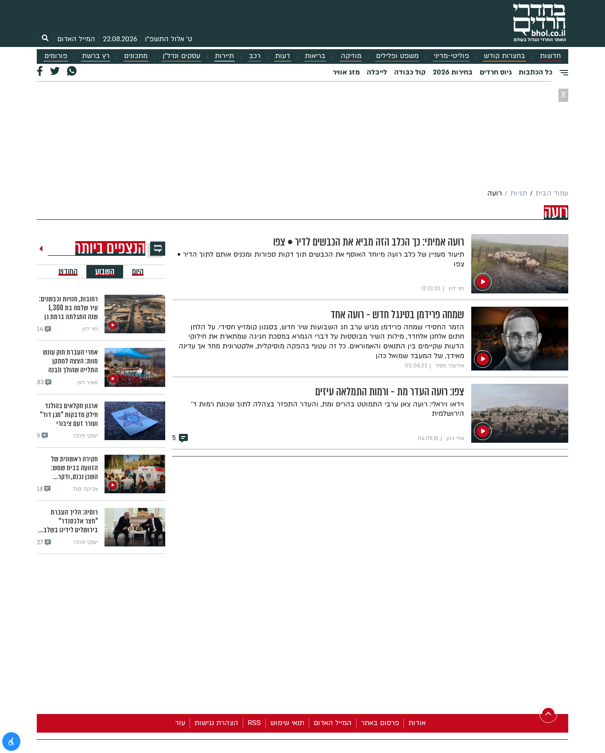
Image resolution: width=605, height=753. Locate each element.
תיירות (224, 56)
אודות (417, 723)
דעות (282, 56)
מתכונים (135, 56)
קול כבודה (410, 72)
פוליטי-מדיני (451, 56)
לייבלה (377, 72)
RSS (254, 723)
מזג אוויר (346, 72)
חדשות (550, 56)
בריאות (315, 56)
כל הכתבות (535, 72)
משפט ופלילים (397, 56)
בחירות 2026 (453, 72)
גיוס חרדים (496, 72)
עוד (180, 723)
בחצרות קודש (504, 56)
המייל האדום (76, 39)
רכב (254, 56)
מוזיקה (351, 56)
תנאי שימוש (287, 723)
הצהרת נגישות (216, 723)
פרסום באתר (380, 723)
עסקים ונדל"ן (181, 56)
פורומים (55, 56)
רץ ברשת (95, 56)
